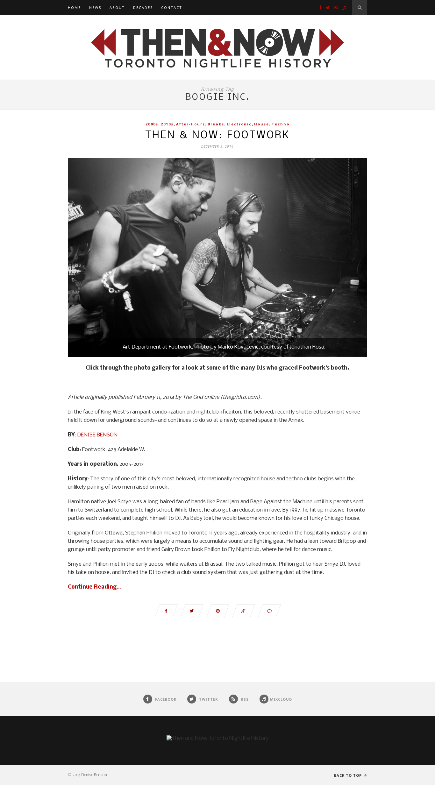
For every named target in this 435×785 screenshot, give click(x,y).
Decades (143, 7)
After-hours (190, 124)
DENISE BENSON (97, 435)
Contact (171, 7)
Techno (280, 124)
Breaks (216, 124)
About (117, 7)
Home (74, 7)
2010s (167, 124)
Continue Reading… (94, 587)
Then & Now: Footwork (217, 135)
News (95, 7)
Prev (79, 258)
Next (356, 258)
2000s (152, 124)
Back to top (348, 775)
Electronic (239, 124)
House (261, 124)
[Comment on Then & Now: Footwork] (269, 611)
